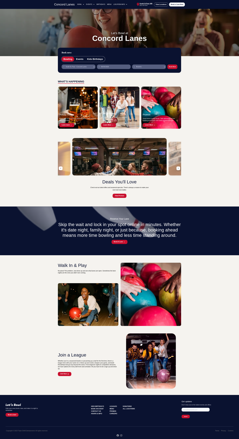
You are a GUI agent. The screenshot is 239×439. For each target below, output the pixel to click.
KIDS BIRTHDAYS (97, 406)
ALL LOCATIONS (129, 409)
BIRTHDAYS (101, 4)
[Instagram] (121, 435)
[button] (61, 168)
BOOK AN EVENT (97, 409)
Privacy (223, 431)
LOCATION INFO (119, 4)
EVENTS (89, 4)
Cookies (230, 431)
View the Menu (119, 195)
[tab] (68, 59)
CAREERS (113, 413)
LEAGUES (113, 406)
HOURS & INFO (96, 413)
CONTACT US (96, 411)
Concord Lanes (64, 4)
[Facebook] (118, 435)
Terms (217, 431)
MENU (109, 4)
